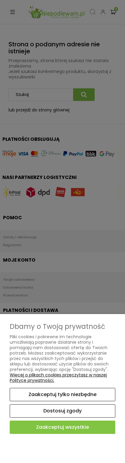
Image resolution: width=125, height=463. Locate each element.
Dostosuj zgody (62, 410)
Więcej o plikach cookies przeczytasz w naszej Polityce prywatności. (58, 377)
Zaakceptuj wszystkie (62, 427)
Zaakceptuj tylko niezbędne (62, 394)
